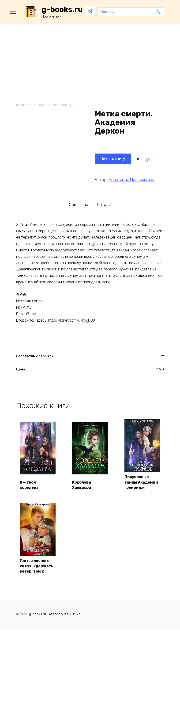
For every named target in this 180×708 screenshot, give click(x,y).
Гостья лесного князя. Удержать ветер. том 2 (36, 565)
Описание (78, 204)
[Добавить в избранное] (137, 158)
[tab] (78, 204)
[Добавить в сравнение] (147, 158)
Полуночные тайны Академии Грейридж (141, 482)
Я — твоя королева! (30, 485)
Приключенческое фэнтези (53, 105)
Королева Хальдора (81, 485)
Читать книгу (113, 159)
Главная (21, 105)
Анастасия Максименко (131, 179)
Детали (104, 204)
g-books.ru (62, 9)
